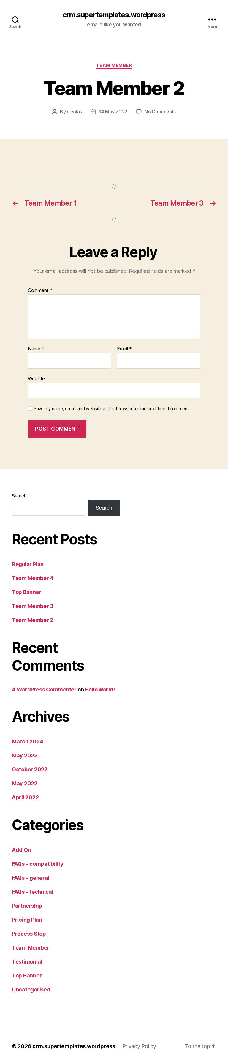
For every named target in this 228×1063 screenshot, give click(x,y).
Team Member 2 (32, 620)
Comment (40, 290)
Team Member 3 (32, 606)
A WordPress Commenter (44, 689)
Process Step (29, 934)
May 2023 (25, 755)
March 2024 (27, 741)
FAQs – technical (32, 892)
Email (124, 349)
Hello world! (100, 689)
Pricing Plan (27, 920)
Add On (21, 850)
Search (19, 496)
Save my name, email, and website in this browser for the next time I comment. (112, 408)
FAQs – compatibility (38, 864)
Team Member (114, 65)
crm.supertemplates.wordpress (114, 14)
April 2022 (25, 797)
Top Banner (26, 592)
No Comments (160, 112)
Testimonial (27, 961)
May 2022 (24, 783)
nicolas (74, 112)
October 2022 (30, 769)
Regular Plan (28, 564)
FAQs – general (30, 878)
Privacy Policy (139, 1046)
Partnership (27, 906)
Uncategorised (31, 989)
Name (36, 349)
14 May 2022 (113, 112)
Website (36, 378)
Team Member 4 (32, 578)
